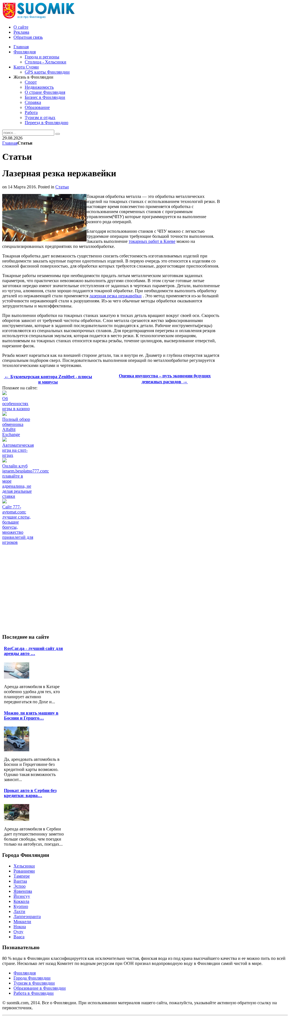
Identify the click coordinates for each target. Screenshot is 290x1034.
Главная (9, 143)
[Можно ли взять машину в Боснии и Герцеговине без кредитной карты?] (18, 749)
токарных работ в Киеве (152, 241)
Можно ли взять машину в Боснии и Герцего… (31, 715)
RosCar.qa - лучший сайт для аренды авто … (33, 651)
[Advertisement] (104, 557)
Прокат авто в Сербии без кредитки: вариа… (30, 793)
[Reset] (57, 134)
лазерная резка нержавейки (115, 295)
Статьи (62, 186)
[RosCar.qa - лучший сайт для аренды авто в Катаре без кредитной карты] (18, 677)
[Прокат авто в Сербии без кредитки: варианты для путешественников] (18, 819)
